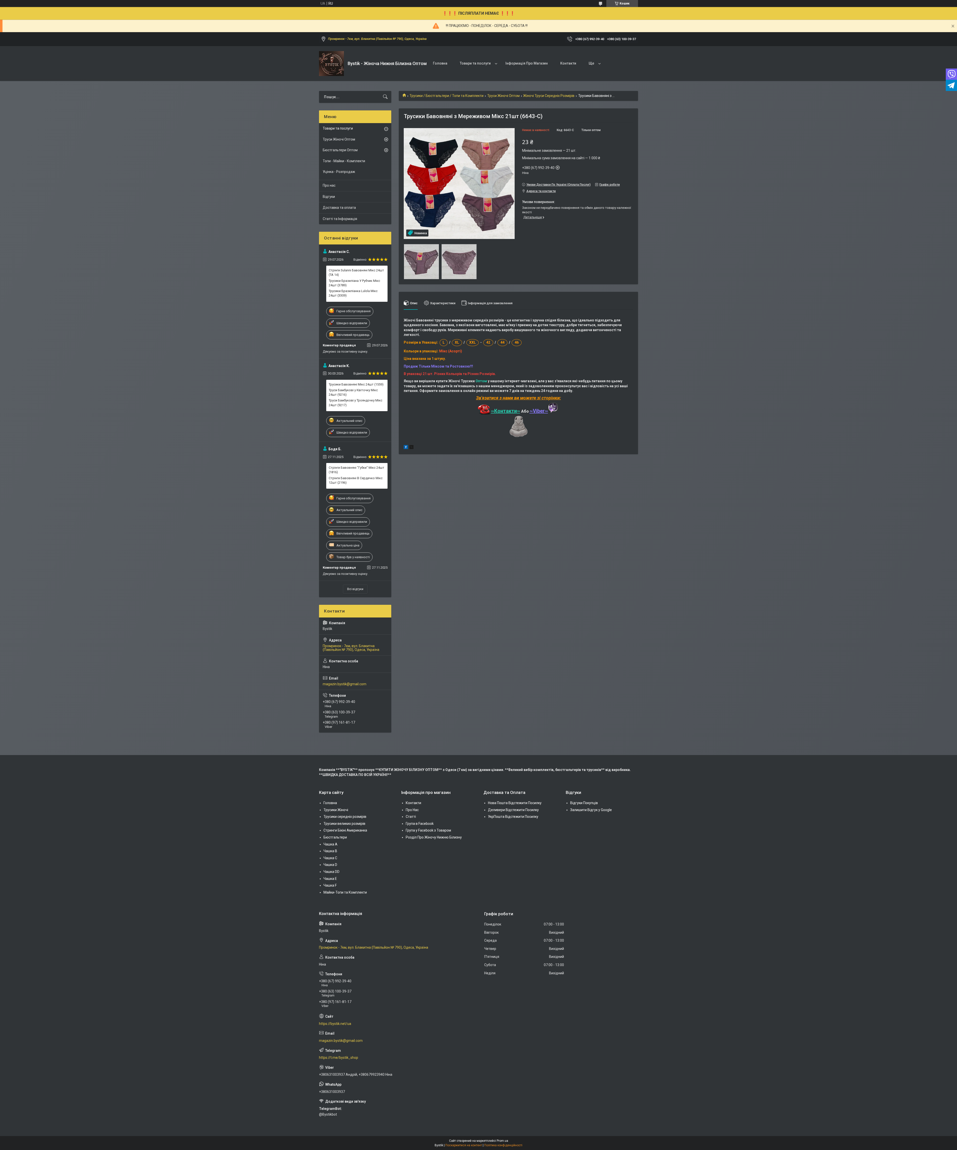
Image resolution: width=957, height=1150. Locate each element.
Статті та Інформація (340, 219)
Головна (440, 63)
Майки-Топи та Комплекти (345, 892)
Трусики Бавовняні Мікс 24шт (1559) (356, 384)
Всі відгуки (355, 589)
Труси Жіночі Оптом (503, 96)
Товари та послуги (475, 63)
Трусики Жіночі (335, 810)
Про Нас (412, 810)
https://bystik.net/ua (335, 1024)
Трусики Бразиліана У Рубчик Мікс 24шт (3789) (354, 283)
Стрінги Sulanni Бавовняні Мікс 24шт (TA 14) (356, 272)
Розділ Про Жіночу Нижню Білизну (434, 837)
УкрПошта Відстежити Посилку (513, 817)
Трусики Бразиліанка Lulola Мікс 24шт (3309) (353, 293)
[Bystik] (331, 63)
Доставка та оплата (339, 208)
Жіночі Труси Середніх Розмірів (548, 96)
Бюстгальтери (335, 837)
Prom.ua (502, 1141)
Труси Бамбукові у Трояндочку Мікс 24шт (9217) (355, 402)
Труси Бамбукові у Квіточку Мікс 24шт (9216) (353, 392)
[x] (411, 448)
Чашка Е (330, 879)
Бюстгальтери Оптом (340, 150)
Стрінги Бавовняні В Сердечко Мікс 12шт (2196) (356, 480)
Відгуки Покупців (584, 803)
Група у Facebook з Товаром (428, 830)
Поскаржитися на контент (463, 1145)
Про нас (329, 185)
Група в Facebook (420, 824)
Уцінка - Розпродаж (339, 172)
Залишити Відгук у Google (591, 810)
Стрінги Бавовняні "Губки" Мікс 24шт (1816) (356, 470)
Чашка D (330, 865)
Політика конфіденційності (503, 1145)
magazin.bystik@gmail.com (344, 684)
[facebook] (406, 448)
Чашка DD (331, 872)
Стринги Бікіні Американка (345, 830)
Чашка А (330, 844)
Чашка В (330, 851)
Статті (411, 817)
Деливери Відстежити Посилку (513, 810)
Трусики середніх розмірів (344, 817)
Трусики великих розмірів (344, 824)
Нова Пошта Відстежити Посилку (515, 803)
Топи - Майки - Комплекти (344, 161)
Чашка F (330, 885)
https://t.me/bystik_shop (338, 1058)
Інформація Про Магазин (526, 63)
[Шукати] (385, 97)
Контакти (568, 63)
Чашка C (330, 858)
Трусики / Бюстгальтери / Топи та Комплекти (446, 96)
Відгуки (329, 197)
